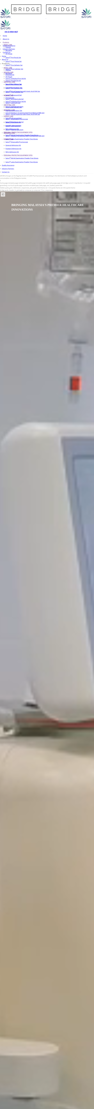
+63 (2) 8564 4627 (11, 32)
